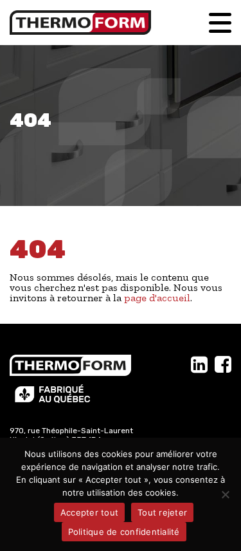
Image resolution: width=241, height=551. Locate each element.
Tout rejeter (162, 512)
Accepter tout (89, 512)
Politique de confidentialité (124, 532)
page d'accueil (157, 298)
